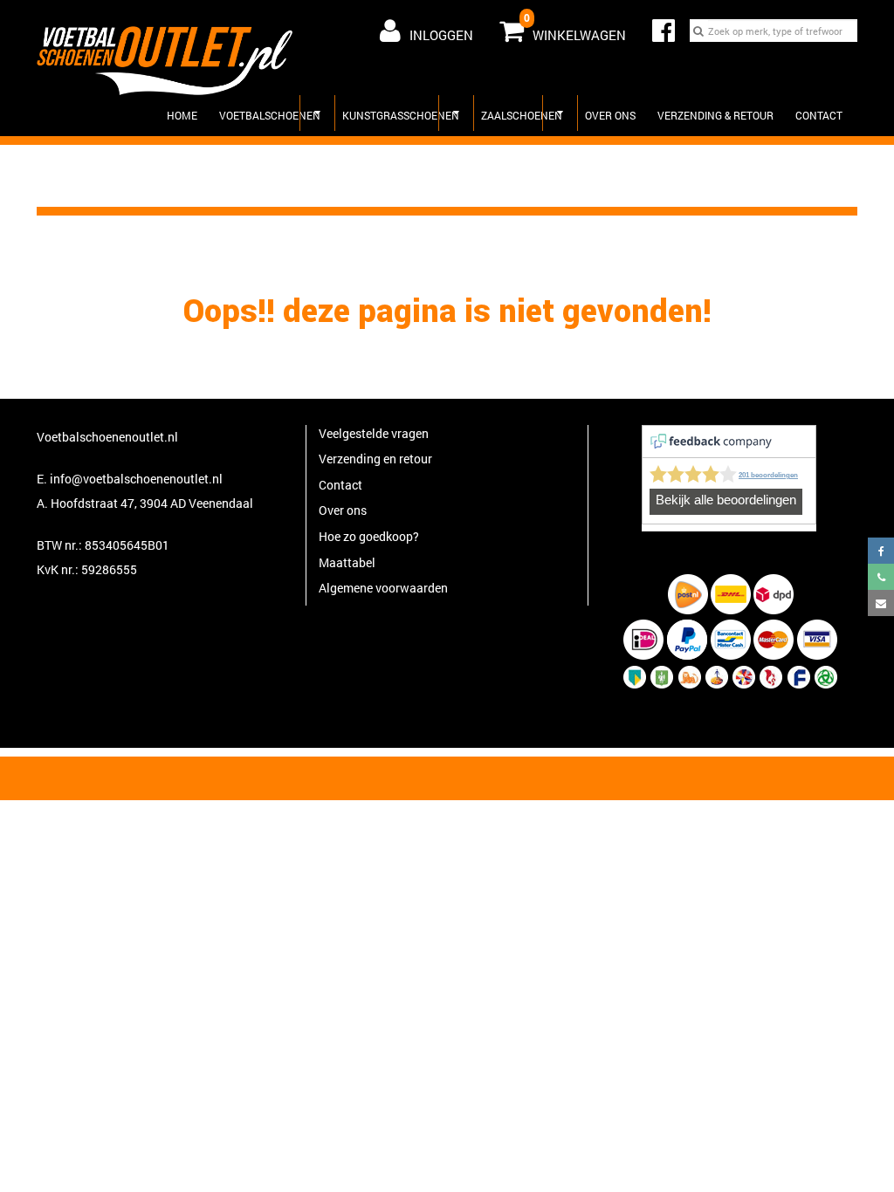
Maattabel (347, 562)
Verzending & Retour (715, 115)
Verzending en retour (375, 458)
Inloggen (441, 35)
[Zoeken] (698, 30)
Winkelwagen (575, 27)
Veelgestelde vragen (374, 433)
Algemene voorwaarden (383, 587)
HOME (182, 115)
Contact (818, 115)
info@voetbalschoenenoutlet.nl (136, 478)
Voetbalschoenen (269, 115)
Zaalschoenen (521, 115)
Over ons (610, 115)
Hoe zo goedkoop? (369, 536)
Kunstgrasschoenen (400, 115)
